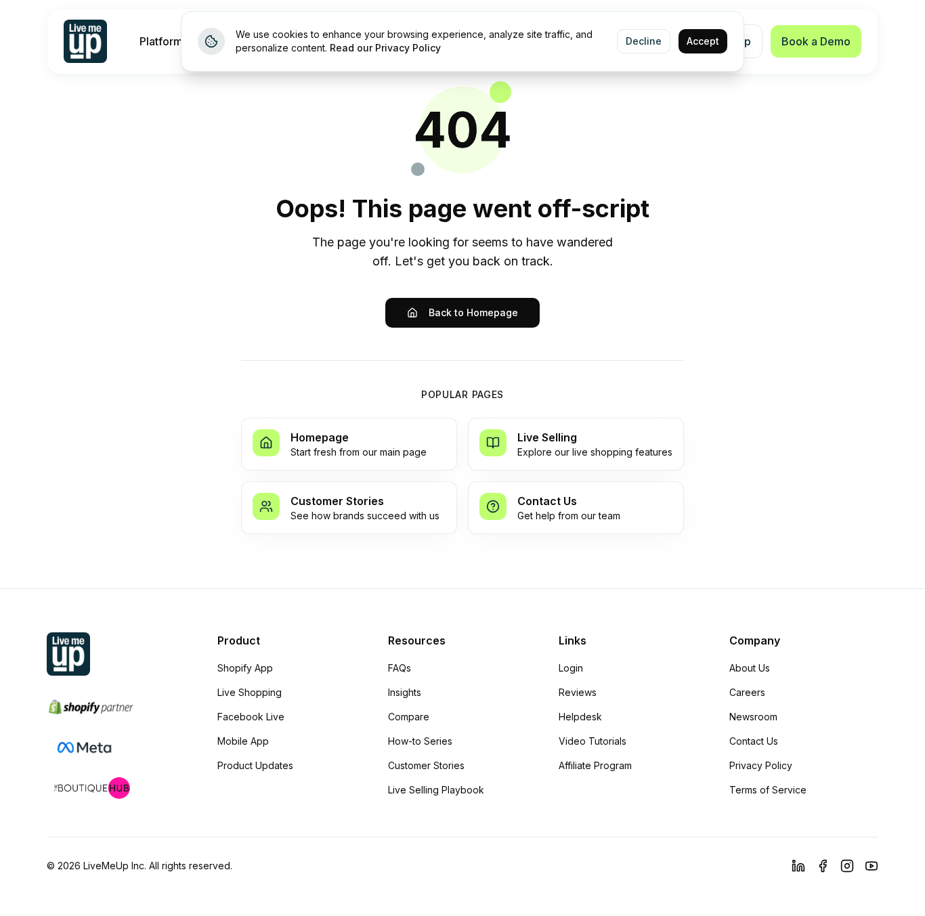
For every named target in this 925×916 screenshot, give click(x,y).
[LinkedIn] (798, 866)
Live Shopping (249, 692)
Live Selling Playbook (436, 789)
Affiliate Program (595, 765)
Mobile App (243, 741)
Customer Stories (426, 765)
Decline (644, 41)
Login (571, 668)
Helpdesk (580, 716)
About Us (749, 668)
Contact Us (753, 741)
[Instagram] (847, 866)
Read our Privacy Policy (385, 47)
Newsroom (753, 716)
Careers (747, 692)
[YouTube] (871, 866)
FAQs (399, 668)
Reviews (578, 692)
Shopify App (245, 668)
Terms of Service (767, 789)
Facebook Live (250, 716)
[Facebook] (823, 866)
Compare (408, 716)
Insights (404, 692)
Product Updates (255, 765)
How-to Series (420, 741)
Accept (703, 41)
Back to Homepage (473, 312)
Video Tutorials (592, 741)
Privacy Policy (760, 765)
